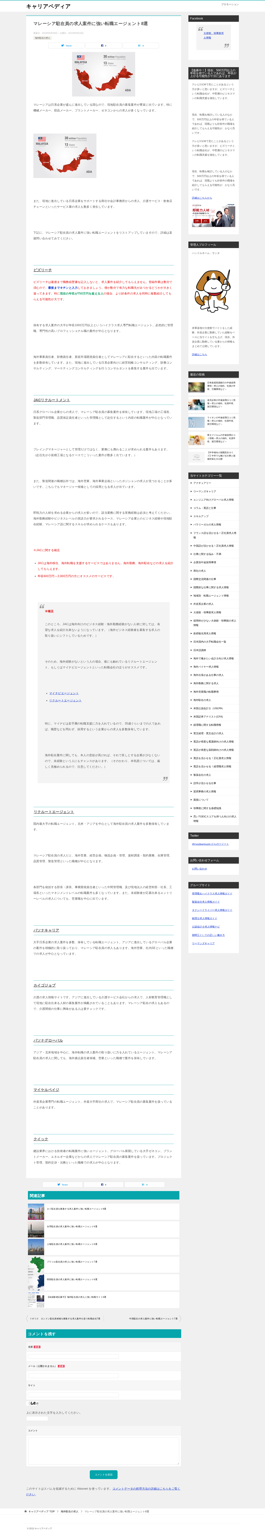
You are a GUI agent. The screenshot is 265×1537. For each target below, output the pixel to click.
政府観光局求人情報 (204, 633)
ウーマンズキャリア (204, 491)
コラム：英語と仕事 (204, 508)
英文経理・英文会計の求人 (208, 733)
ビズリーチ (43, 270)
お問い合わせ (199, 868)
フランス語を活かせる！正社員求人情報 (214, 535)
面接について (201, 799)
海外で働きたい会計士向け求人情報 (213, 658)
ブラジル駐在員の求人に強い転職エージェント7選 (72, 1262)
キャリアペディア (48, 6)
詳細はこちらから (202, 197)
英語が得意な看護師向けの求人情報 (213, 741)
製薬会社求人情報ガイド (206, 901)
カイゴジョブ (45, 985)
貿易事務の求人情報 (204, 791)
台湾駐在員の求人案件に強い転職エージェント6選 (72, 1226)
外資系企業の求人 (203, 603)
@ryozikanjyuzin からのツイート (210, 844)
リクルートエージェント (65, 700)
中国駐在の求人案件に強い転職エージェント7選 (153, 1318)
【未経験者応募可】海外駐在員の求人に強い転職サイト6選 (76, 1297)
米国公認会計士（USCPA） (208, 708)
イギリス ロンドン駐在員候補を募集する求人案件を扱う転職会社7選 (65, 1318)
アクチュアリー (202, 482)
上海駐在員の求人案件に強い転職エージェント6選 (72, 1244)
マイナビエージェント (64, 693)
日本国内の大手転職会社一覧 (209, 641)
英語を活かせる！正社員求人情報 (212, 758)
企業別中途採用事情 (204, 562)
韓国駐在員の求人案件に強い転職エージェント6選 (72, 1279)
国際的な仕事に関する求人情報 (211, 587)
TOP (41, 1511)
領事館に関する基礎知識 (207, 808)
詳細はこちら (199, 354)
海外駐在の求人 (42, 38)
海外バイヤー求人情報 (206, 666)
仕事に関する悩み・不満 (207, 554)
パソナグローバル (48, 1040)
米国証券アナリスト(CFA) (208, 716)
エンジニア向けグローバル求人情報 (213, 499)
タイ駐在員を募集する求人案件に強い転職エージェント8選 (76, 1209)
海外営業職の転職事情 (206, 691)
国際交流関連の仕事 (204, 579)
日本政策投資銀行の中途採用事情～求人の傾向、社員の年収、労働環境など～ (221, 385)
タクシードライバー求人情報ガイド (212, 910)
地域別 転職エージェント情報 (211, 595)
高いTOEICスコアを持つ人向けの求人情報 (215, 818)
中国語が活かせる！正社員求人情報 (213, 545)
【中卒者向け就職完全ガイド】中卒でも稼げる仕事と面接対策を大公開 (221, 455)
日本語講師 (199, 650)
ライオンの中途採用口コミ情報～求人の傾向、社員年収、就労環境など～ (221, 420)
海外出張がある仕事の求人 (208, 675)
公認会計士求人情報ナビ (206, 926)
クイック (41, 1139)
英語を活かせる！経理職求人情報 (212, 766)
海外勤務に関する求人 (206, 683)
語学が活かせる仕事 (204, 783)
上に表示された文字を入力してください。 (54, 1412)
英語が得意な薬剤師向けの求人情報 (213, 749)
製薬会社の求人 (202, 774)
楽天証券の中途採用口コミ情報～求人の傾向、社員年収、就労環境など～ (221, 403)
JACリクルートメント (52, 400)
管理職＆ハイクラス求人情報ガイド (212, 893)
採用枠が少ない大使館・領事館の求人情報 (214, 623)
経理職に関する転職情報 (207, 724)
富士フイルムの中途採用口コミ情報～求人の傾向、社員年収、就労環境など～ (221, 438)
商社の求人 (199, 570)
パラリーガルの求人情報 (207, 524)
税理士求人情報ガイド (204, 918)
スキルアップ (201, 516)
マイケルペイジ (46, 1090)
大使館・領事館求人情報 (207, 612)
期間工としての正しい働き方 (208, 935)
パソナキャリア (46, 930)
